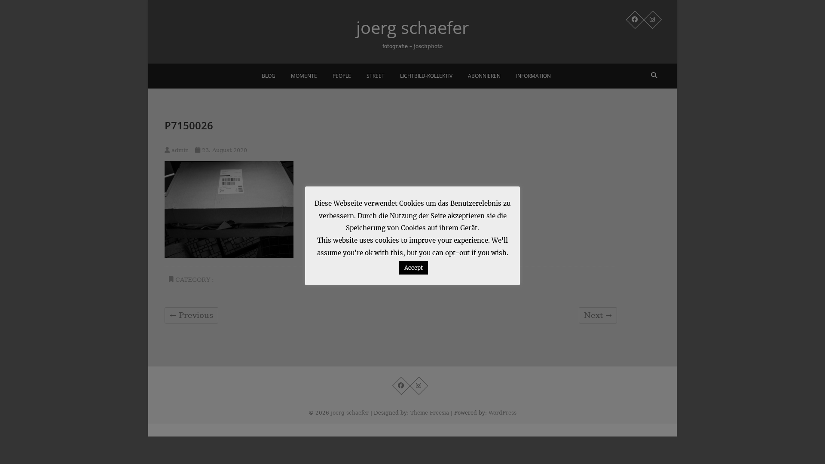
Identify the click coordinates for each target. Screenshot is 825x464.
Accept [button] (413, 268)
